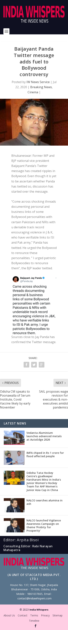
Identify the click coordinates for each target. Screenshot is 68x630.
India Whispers (38, 609)
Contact (22, 615)
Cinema (33, 92)
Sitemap (58, 615)
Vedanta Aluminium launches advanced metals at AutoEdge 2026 (44, 436)
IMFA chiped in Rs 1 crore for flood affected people (45, 454)
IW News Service (38, 82)
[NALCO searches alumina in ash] (14, 505)
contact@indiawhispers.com (34, 598)
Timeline (34, 620)
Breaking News (41, 87)
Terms (34, 615)
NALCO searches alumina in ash (44, 502)
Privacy (45, 615)
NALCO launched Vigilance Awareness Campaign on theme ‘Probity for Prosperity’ (43, 526)
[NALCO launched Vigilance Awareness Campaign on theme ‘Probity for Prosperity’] (14, 525)
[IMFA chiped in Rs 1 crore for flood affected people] (14, 458)
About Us (9, 615)
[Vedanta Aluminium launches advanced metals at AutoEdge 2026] (14, 438)
